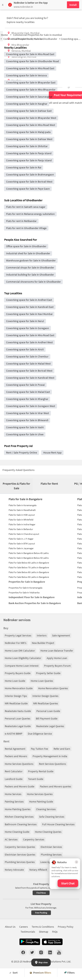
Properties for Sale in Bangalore (27, 581)
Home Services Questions (19, 764)
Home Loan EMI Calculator (20, 650)
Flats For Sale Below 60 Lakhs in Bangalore (29, 562)
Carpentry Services (33, 839)
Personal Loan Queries (17, 718)
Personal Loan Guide (48, 711)
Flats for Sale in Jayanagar (21, 548)
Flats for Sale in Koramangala (22, 505)
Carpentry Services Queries (20, 847)
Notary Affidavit (38, 869)
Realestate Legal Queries (50, 726)
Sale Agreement (61, 635)
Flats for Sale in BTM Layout (22, 543)
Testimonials (28, 931)
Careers (23, 926)
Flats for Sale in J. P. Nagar (21, 538)
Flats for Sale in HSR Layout (22, 514)
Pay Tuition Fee (39, 748)
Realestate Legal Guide (18, 726)
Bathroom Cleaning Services (21, 824)
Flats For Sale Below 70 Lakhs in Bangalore (29, 567)
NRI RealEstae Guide (16, 703)
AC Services (11, 839)
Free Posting (41, 912)
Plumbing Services (51, 854)
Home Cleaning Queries (48, 831)
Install (73, 5)
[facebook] (23, 952)
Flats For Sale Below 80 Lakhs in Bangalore (29, 572)
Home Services (13, 794)
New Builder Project (43, 643)
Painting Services (14, 801)
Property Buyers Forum (57, 665)
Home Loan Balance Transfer (56, 650)
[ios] (52, 942)
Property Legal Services (18, 635)
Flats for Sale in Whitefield (21, 519)
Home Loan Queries (42, 681)
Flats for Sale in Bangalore (25, 499)
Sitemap (43, 931)
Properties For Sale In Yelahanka (24, 592)
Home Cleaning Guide (17, 831)
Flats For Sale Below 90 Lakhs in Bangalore (29, 577)
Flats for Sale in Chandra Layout (24, 534)
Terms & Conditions (43, 926)
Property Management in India (50, 756)
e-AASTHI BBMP (13, 733)
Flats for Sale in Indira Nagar (22, 524)
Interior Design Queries (45, 696)
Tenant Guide (35, 779)
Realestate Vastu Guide (18, 711)
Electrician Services (51, 847)
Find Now (41, 892)
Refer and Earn (62, 748)
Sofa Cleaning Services (51, 816)
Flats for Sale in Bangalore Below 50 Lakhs (29, 557)
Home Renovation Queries (53, 688)
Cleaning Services (46, 809)
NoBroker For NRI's (15, 643)
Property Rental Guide (40, 771)
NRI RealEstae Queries (45, 703)
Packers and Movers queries (55, 786)
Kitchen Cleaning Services (19, 816)
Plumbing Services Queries (20, 862)
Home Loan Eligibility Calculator (23, 658)
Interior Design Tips (16, 696)
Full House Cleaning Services (58, 824)
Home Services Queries (40, 794)
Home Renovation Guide (19, 688)
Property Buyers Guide (18, 673)
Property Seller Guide (48, 673)
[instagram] (41, 952)
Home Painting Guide (41, 801)
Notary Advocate (14, 869)
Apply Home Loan (57, 658)
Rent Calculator (14, 771)
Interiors (42, 635)
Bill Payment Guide (46, 718)
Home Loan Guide (15, 681)
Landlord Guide (14, 779)
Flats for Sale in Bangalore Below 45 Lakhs (29, 553)
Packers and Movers (16, 756)
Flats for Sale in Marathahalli (22, 510)
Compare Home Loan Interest (22, 665)
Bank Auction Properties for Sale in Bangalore (35, 603)
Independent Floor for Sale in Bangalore (32, 597)
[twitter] (32, 952)
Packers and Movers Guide (19, 786)
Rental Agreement (15, 748)
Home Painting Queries (18, 809)
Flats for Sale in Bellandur (21, 529)
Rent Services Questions (52, 764)
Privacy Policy (65, 926)
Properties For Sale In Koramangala (25, 587)
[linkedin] (50, 952)
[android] (29, 942)
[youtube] (59, 952)
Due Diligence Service (40, 733)
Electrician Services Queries (20, 854)
